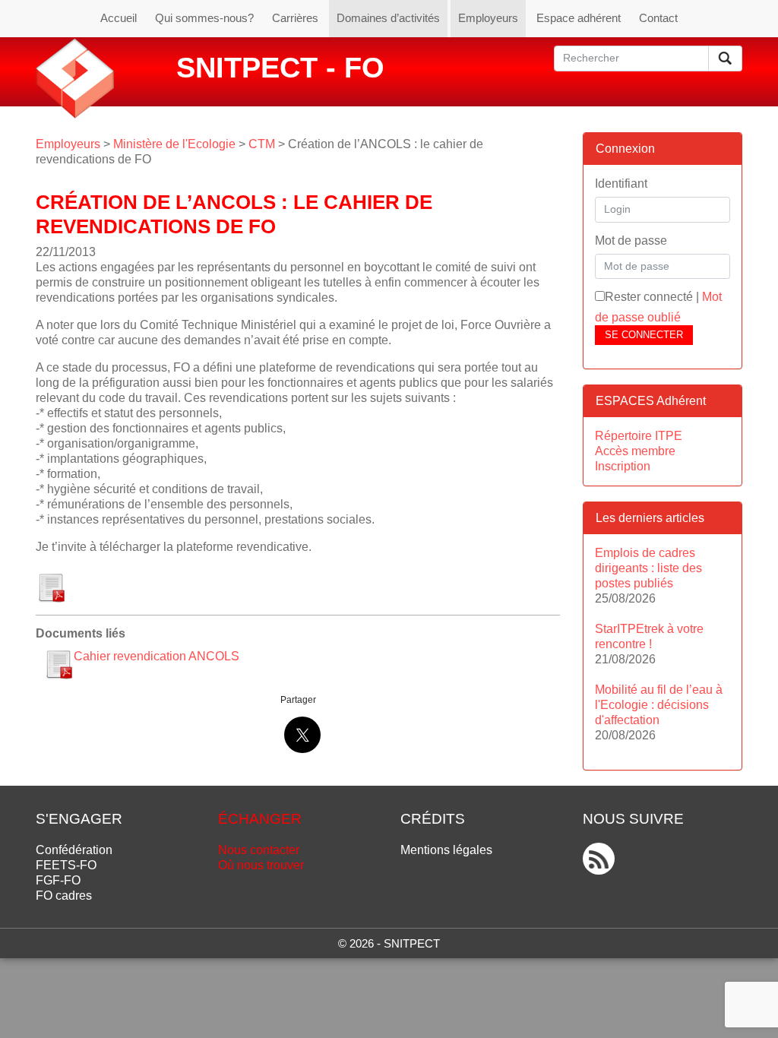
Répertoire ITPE (638, 435)
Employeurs (488, 17)
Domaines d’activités (388, 17)
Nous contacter (258, 849)
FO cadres (64, 895)
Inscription (622, 466)
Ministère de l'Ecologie (174, 144)
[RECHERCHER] (725, 58)
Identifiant (621, 183)
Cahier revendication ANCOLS (156, 656)
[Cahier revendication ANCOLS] (51, 584)
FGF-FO (58, 880)
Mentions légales (446, 849)
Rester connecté (649, 296)
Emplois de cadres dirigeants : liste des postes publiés (648, 568)
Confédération (74, 849)
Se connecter (644, 334)
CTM (261, 144)
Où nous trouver (261, 865)
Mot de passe (631, 240)
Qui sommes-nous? (204, 17)
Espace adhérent (578, 17)
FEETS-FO (66, 865)
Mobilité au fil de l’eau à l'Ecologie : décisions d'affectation (659, 704)
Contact (658, 17)
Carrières (295, 17)
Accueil (118, 17)
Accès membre (635, 451)
